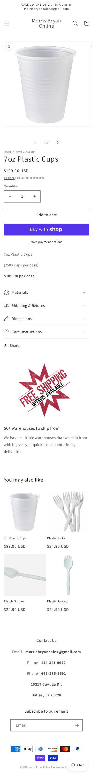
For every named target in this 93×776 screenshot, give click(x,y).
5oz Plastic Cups (15, 538)
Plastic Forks (56, 538)
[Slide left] (35, 142)
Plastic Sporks (57, 601)
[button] (6, 23)
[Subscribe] (76, 725)
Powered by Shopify (62, 766)
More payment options (47, 242)
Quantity (10, 186)
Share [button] (14, 345)
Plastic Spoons (14, 601)
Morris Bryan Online (40, 766)
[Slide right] (58, 142)
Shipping (9, 177)
